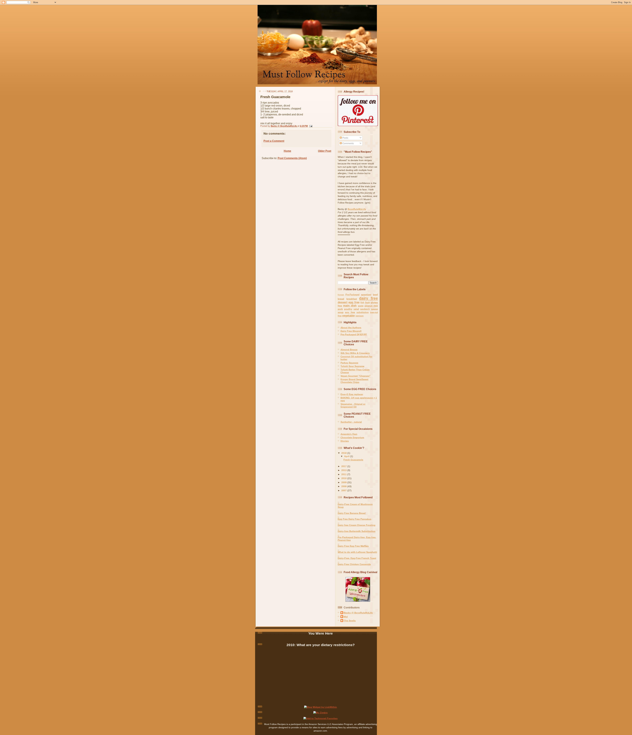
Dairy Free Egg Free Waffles (353, 546)
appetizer (366, 294)
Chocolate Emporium (352, 437)
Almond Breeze (349, 349)
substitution (362, 312)
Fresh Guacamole (353, 459)
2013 (344, 470)
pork (340, 309)
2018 (344, 453)
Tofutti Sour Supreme (352, 366)
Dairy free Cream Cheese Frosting (356, 525)
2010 (344, 478)
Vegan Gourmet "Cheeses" (355, 376)
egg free (353, 302)
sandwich (365, 309)
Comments (348, 143)
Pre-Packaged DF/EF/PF (354, 334)
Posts (345, 137)
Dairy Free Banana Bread (352, 513)
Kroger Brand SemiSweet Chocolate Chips (354, 380)
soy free (350, 312)
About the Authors (351, 327)
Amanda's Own (349, 434)
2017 (344, 466)
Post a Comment (273, 141)
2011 (344, 474)
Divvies (345, 441)
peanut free (371, 305)
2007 (344, 490)
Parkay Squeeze (349, 362)
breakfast (351, 298)
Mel (346, 616)
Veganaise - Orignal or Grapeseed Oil (353, 405)
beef (375, 294)
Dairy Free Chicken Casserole (354, 564)
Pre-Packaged (352, 294)
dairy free (368, 298)
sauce (374, 309)
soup (340, 312)
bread (341, 298)
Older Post (324, 151)
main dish (349, 305)
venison (360, 316)
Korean (341, 295)
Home (287, 151)
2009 (344, 482)
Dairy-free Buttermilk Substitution (356, 531)
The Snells (350, 620)
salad (356, 309)
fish (362, 302)
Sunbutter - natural (351, 422)
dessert (342, 302)
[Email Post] (310, 126)
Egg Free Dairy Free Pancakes (354, 519)
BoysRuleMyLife (357, 209)
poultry (348, 309)
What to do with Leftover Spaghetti (357, 552)
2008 (344, 486)
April (347, 456)
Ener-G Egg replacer (352, 394)
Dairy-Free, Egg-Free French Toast (357, 558)
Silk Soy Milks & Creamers (355, 353)
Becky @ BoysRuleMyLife (358, 612)
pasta (360, 306)
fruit (367, 302)
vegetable (348, 315)
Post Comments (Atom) (292, 158)
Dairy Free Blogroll (351, 331)
